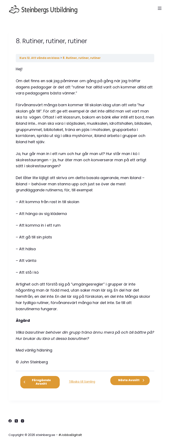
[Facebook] (10, 420)
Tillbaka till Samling (82, 382)
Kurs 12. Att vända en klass (39, 58)
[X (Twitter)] (16, 420)
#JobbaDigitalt (70, 435)
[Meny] (160, 8)
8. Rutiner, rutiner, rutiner (82, 58)
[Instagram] (22, 420)
